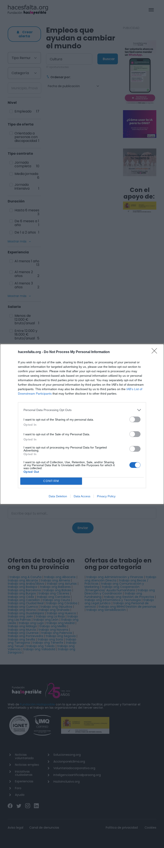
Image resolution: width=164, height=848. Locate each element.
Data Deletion (58, 496)
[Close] (156, 352)
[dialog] (82, 424)
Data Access (82, 496)
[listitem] (82, 410)
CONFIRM (51, 481)
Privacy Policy (106, 496)
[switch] (135, 419)
